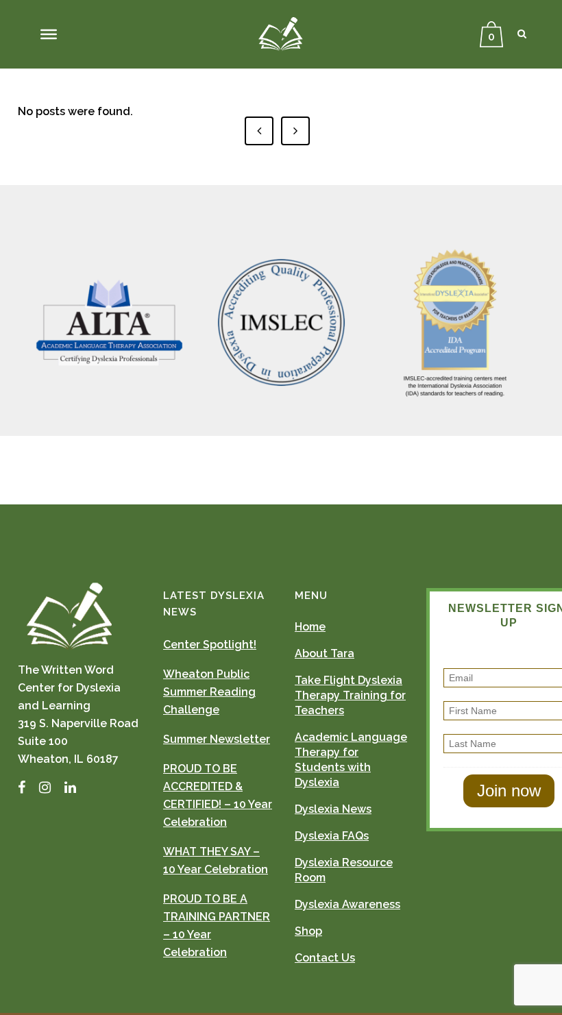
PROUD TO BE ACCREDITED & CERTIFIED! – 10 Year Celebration (217, 795)
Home (310, 626)
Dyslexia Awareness (347, 904)
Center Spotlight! (209, 644)
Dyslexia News (333, 809)
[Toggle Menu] (48, 34)
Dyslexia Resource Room (344, 870)
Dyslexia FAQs (332, 835)
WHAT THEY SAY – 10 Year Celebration (215, 860)
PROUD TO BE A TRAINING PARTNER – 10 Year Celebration (216, 925)
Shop (308, 931)
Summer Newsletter (216, 739)
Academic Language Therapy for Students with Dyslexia (351, 760)
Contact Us (325, 957)
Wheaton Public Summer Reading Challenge (209, 692)
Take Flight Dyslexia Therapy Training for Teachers (350, 695)
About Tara (324, 653)
